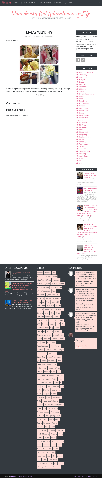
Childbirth (83, 87)
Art (43, 302)
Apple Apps (57, 298)
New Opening (50, 415)
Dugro (39, 331)
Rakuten (40, 437)
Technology (83, 144)
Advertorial (83, 77)
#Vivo (54, 291)
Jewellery (56, 386)
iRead (81, 161)
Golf (49, 353)
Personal (82, 130)
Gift (45, 353)
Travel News (84, 149)
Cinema (60, 320)
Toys (39, 459)
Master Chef (57, 397)
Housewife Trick (53, 368)
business (58, 309)
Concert (82, 91)
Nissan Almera (42, 419)
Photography (84, 132)
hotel (54, 364)
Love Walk (83, 122)
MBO (39, 401)
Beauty (81, 82)
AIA (58, 295)
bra (52, 309)
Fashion (54, 339)
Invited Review (42, 383)
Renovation (41, 441)
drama (57, 328)
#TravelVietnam (56, 287)
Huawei (40, 372)
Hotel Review (84, 115)
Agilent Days (51, 295)
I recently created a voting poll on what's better (85, 341)
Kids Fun (46, 390)
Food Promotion (43, 346)
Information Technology (45, 375)
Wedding (39, 36)
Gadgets (82, 106)
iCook (81, 158)
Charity (58, 313)
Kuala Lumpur (56, 390)
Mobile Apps (59, 405)
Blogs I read (67, 3)
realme (47, 437)
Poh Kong (51, 430)
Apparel (48, 298)
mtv (44, 408)
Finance (61, 339)
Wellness (48, 467)
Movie (39, 408)
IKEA (58, 372)
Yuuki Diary (83, 156)
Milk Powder (48, 405)
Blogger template (79, 476)
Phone (52, 427)
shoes (39, 445)
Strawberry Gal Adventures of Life (51, 14)
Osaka (39, 423)
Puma (61, 434)
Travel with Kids (85, 151)
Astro (48, 302)
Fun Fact (40, 350)
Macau (48, 397)
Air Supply (40, 298)
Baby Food (41, 306)
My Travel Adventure (27, 3)
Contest (52, 324)
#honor (40, 273)
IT (61, 383)
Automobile (56, 302)
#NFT (55, 276)
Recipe (81, 139)
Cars (52, 313)
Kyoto (39, 393)
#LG (53, 273)
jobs (62, 386)
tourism (60, 456)
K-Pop (39, 390)
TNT (53, 456)
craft (58, 324)
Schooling (60, 441)
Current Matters (43, 328)
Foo (38, 342)
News (59, 415)
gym (38, 361)
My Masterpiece (43, 412)
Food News (83, 101)
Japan (49, 386)
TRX (51, 463)
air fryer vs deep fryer (82, 346)
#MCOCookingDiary (86, 72)
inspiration (59, 375)
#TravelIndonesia (58, 284)
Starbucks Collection (44, 448)
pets (46, 427)
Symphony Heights (43, 452)
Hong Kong (41, 364)
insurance (40, 379)
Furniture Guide (50, 350)
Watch (61, 463)
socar (53, 445)
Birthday (82, 84)
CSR (63, 324)
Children (56, 317)
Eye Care (47, 339)
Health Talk (83, 111)
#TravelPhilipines (43, 287)
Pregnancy (83, 134)
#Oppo (48, 280)
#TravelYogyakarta (43, 291)
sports (59, 445)
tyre (55, 463)
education (58, 331)
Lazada (53, 393)
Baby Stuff (83, 79)
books (47, 309)
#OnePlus (40, 280)
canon (46, 313)
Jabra (43, 386)
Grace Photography (54, 357)
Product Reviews (85, 137)
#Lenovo (47, 273)
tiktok (49, 456)
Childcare (82, 89)
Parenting (47, 3)
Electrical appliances (86, 94)
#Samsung (83, 75)
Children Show (42, 320)
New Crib (40, 415)
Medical (40, 405)
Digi (51, 328)
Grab (54, 353)
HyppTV (47, 372)
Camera (40, 313)
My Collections (52, 408)
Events (39, 3)
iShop (81, 163)
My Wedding (83, 125)
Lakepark (46, 393)
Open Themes (92, 476)
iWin (38, 386)
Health (44, 361)
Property (54, 434)
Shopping (82, 142)
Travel (81, 146)
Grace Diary (57, 3)
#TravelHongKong (43, 284)
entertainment (58, 335)
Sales (53, 441)
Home (16, 3)
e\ (44, 331)
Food (81, 99)
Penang (54, 423)
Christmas (52, 320)
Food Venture (84, 103)
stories (55, 448)
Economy (49, 331)
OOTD (51, 419)
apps (39, 302)
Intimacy (61, 379)
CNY (38, 324)
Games (39, 353)
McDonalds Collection (50, 401)
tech (53, 452)
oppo (57, 419)
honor (49, 364)
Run (48, 441)
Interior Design (51, 379)
